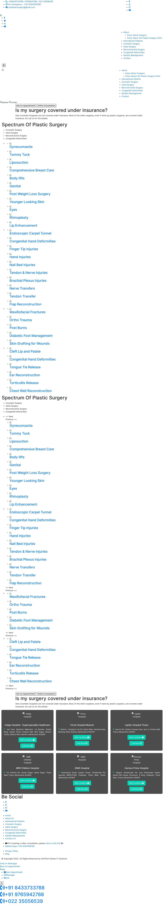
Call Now (26, 746)
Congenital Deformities (133, 52)
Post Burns (18, 328)
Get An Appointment (25, 105)
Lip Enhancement (23, 225)
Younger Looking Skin (26, 202)
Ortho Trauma (20, 320)
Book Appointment (14, 872)
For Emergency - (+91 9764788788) (24, 4)
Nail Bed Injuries (22, 265)
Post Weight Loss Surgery (29, 194)
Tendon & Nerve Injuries (28, 273)
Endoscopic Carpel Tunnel (30, 233)
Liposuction (18, 162)
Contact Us (10, 838)
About (126, 32)
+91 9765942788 (24, 894)
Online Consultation (46, 105)
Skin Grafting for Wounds (29, 343)
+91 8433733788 (25, 888)
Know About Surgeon (137, 35)
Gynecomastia (21, 147)
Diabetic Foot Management (30, 336)
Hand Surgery (129, 46)
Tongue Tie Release (25, 367)
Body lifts (16, 178)
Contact (127, 58)
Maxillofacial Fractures (27, 312)
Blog (7, 854)
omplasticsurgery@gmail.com (21, 7)
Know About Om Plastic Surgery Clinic (144, 38)
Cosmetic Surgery (131, 43)
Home (8, 815)
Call (7, 878)
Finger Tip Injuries (23, 249)
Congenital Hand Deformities (32, 241)
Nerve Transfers (22, 288)
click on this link (53, 843)
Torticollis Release (24, 383)
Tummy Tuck (19, 154)
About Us (9, 818)
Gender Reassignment (133, 55)
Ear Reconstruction (24, 375)
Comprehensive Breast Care (31, 170)
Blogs (2, 869)
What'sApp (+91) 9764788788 (20, 846)
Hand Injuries (20, 257)
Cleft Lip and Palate (25, 351)
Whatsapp (10, 875)
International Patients (133, 41)
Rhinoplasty (18, 217)
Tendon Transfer (22, 296)
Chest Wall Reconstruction (30, 391)
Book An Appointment (10, 866)
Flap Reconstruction (25, 304)
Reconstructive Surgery (134, 49)
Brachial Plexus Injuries (27, 280)
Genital (15, 186)
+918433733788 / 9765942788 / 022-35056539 (30, 1)
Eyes (13, 210)
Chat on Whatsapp (8, 863)
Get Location (26, 740)
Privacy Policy (11, 851)
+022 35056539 (24, 901)
